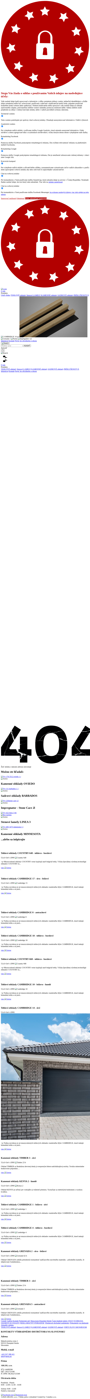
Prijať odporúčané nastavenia (36, 198)
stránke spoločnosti (56, 182)
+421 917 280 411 (8, 1354)
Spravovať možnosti (8, 198)
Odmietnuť (20, 198)
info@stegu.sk (6, 1356)
